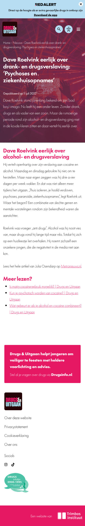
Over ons (10, 444)
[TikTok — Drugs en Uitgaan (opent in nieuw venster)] (13, 464)
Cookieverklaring (16, 435)
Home (6, 42)
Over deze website (17, 417)
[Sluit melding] (81, 4)
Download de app (45, 15)
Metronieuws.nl (71, 265)
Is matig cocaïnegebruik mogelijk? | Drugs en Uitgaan (44, 286)
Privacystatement (16, 426)
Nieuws (17, 42)
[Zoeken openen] (59, 29)
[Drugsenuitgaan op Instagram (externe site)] (6, 464)
